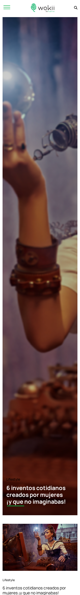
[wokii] (42, 7)
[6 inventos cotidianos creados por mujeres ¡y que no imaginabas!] (40, 547)
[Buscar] (75, 7)
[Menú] (7, 7)
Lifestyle (13, 479)
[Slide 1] (15, 505)
